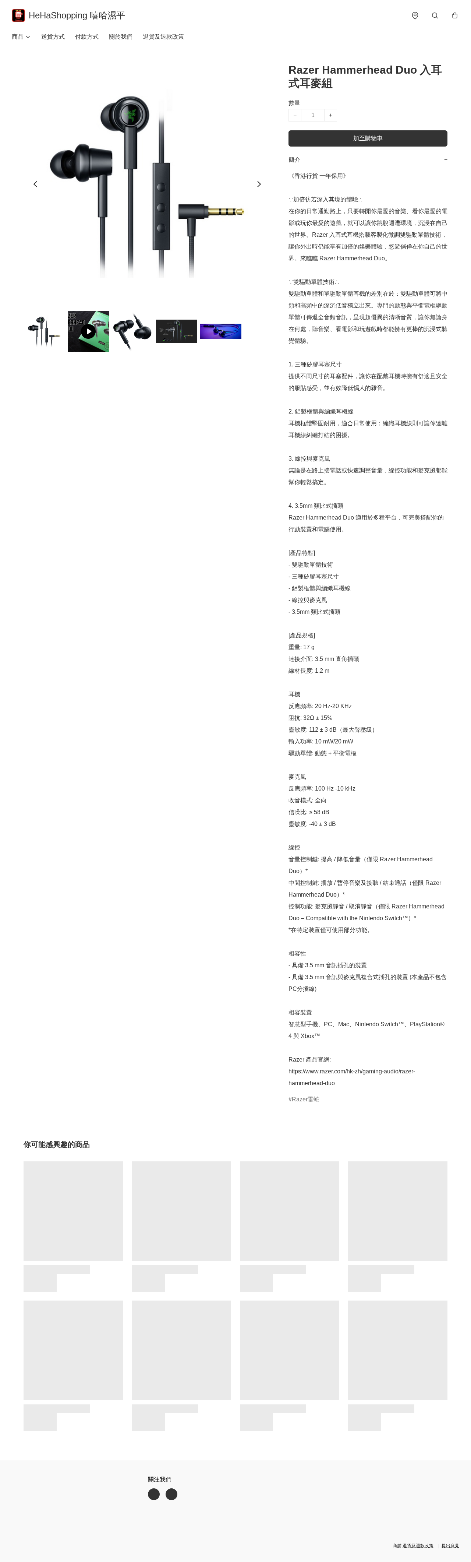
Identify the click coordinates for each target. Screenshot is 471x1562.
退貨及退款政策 (163, 37)
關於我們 (120, 37)
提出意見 (450, 1545)
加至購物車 (368, 138)
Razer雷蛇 (305, 1099)
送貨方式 (53, 37)
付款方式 (87, 37)
